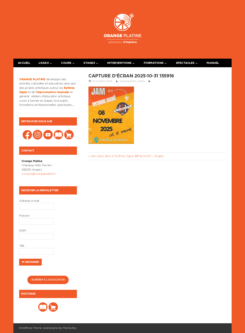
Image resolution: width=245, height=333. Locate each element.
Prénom (24, 215)
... (73, 105)
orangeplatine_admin (132, 81)
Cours (66, 63)
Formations (154, 63)
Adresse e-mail (29, 200)
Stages (89, 63)
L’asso (44, 63)
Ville (21, 245)
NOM (22, 230)
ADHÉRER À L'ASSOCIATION (48, 280)
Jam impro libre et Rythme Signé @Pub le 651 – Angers (127, 156)
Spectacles (185, 63)
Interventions (119, 63)
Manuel (213, 63)
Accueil (24, 63)
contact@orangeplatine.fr (38, 174)
